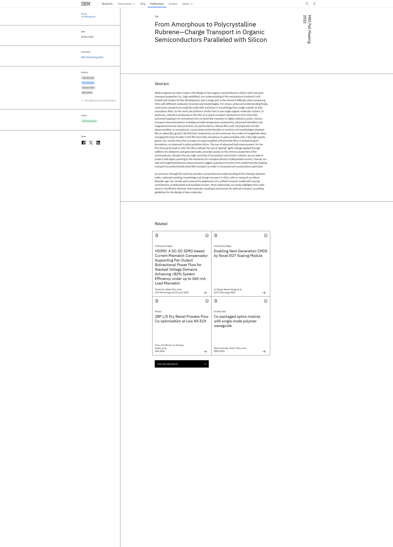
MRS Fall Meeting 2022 (307, 29)
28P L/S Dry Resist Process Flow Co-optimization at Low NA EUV (181, 318)
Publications (89, 16)
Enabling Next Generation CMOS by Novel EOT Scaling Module (240, 253)
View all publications (167, 364)
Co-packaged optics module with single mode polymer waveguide (237, 321)
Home (84, 13)
